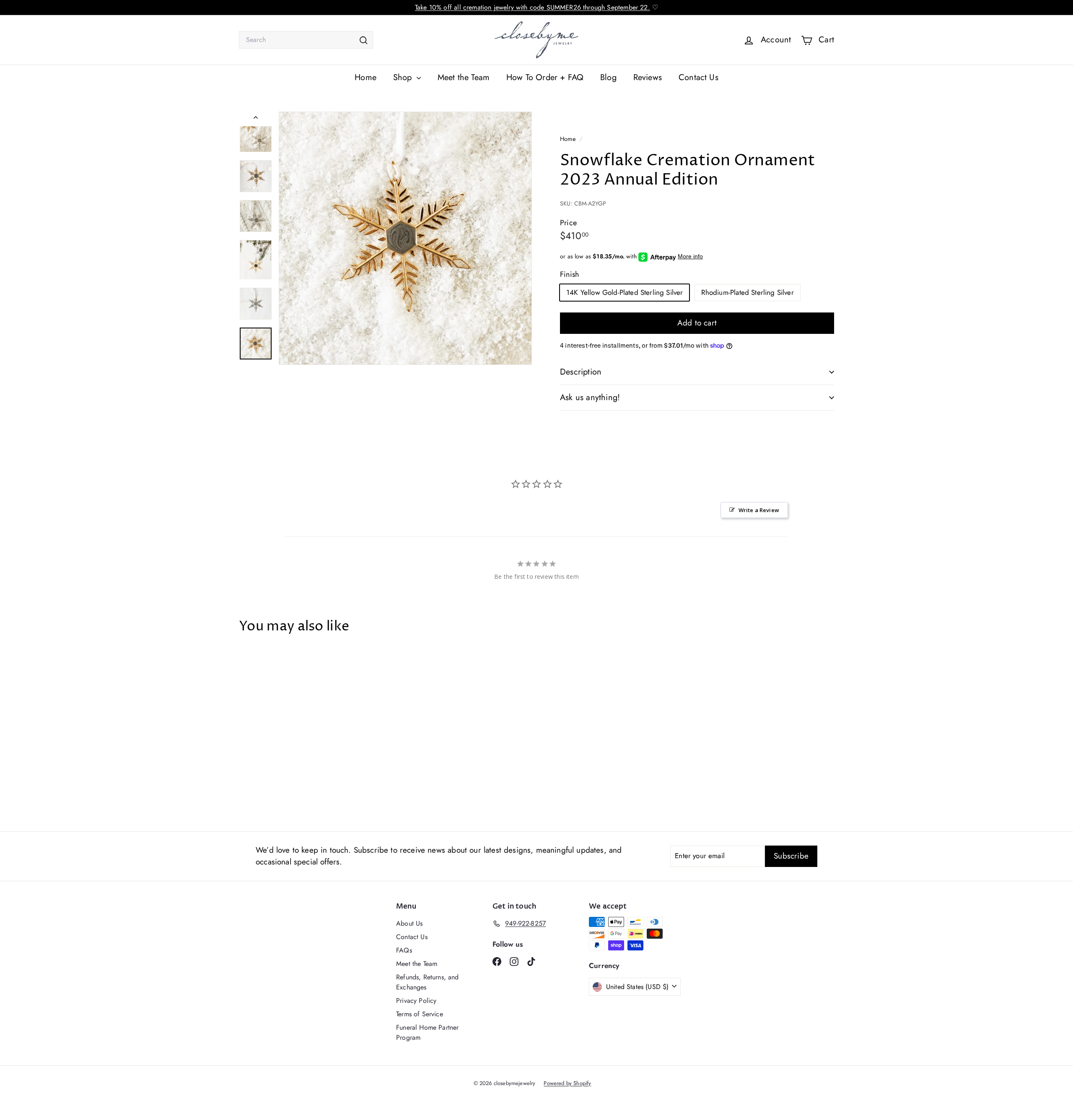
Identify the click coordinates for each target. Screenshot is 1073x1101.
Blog (608, 77)
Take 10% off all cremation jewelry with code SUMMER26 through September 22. (532, 7)
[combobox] (306, 40)
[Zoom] (405, 238)
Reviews (647, 77)
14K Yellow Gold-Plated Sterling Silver (624, 292)
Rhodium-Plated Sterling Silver (747, 292)
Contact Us (698, 77)
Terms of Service (419, 1014)
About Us (409, 923)
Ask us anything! (590, 397)
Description (580, 372)
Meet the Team (464, 77)
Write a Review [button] (759, 510)
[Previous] (255, 119)
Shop (404, 77)
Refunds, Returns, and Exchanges (427, 982)
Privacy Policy (416, 1000)
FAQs (404, 950)
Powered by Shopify (567, 1083)
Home (365, 77)
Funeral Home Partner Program (427, 1032)
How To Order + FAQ (544, 77)
